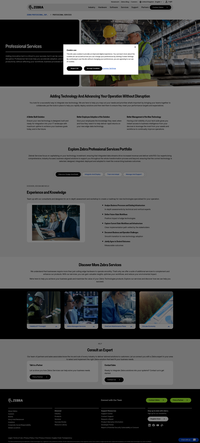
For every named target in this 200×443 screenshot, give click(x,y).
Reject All (74, 68)
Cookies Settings (109, 68)
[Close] (135, 47)
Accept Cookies (93, 68)
